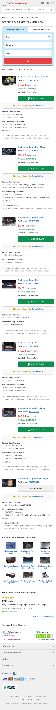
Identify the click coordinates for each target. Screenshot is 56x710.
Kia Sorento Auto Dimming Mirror (28, 567)
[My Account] (47, 3)
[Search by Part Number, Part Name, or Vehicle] (51, 9)
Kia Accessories (14, 18)
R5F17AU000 (34, 412)
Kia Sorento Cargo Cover (11, 567)
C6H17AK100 (34, 221)
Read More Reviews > (45, 617)
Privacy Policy (41, 696)
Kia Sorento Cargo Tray (28, 582)
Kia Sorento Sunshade (45, 552)
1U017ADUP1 (34, 346)
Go (28, 61)
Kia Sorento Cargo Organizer (11, 582)
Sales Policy (14, 696)
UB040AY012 (34, 482)
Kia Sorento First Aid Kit (45, 582)
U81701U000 (34, 283)
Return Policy (27, 696)
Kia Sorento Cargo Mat (45, 567)
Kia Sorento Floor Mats (28, 552)
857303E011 (33, 151)
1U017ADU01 (34, 80)
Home (4, 18)
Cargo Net (26, 18)
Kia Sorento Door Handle (10, 552)
